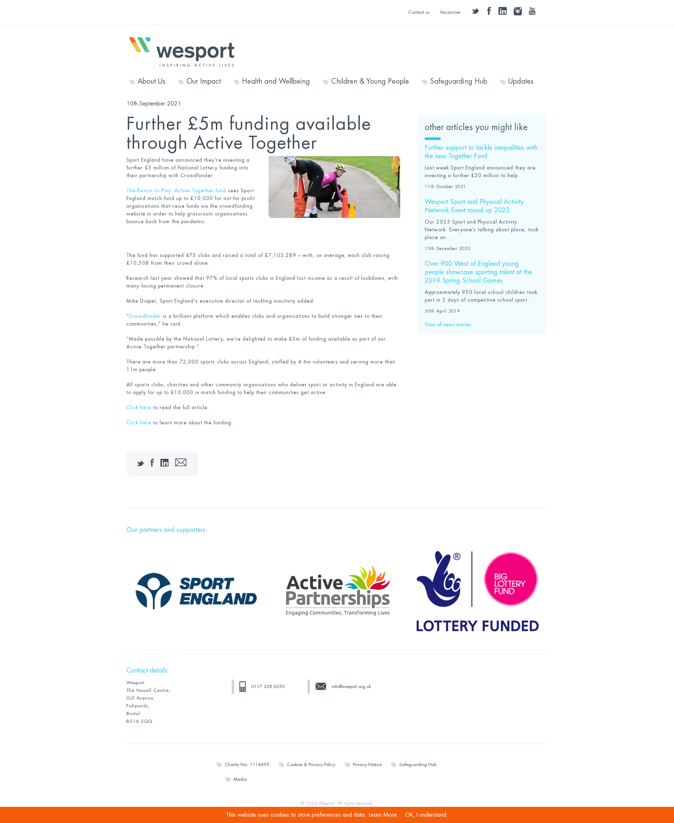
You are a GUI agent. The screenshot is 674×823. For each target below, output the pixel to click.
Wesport (185, 51)
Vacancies (450, 12)
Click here (138, 407)
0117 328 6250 (268, 686)
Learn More (383, 815)
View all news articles (448, 324)
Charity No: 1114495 (247, 764)
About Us (151, 81)
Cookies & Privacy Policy (311, 764)
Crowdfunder (145, 316)
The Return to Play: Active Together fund (176, 190)
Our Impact (203, 81)
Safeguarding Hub (458, 81)
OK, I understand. (426, 815)
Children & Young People (370, 81)
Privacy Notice (367, 764)
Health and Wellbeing (276, 81)
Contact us (418, 12)
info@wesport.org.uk (351, 686)
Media (240, 779)
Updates (521, 81)
